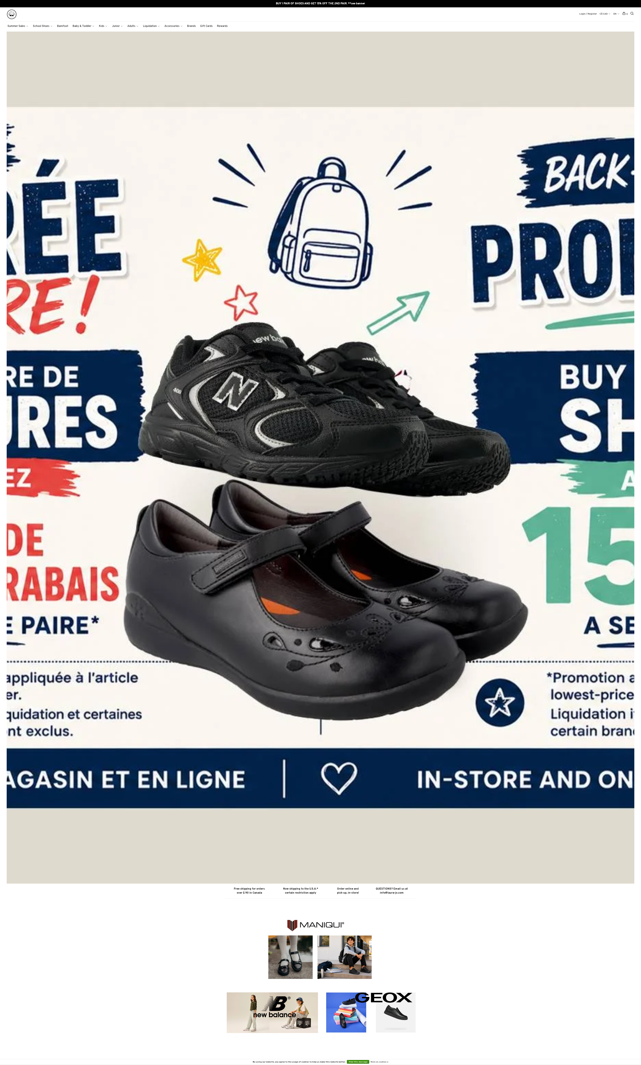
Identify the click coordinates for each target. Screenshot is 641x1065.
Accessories (171, 26)
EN (614, 14)
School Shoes (41, 26)
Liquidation (150, 26)
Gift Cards (206, 26)
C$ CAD (604, 14)
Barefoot (62, 26)
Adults (131, 26)
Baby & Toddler (82, 26)
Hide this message (358, 1062)
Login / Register (588, 14)
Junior (116, 26)
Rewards (222, 26)
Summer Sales (16, 26)
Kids (101, 26)
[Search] (632, 14)
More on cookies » (379, 1062)
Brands (191, 26)
